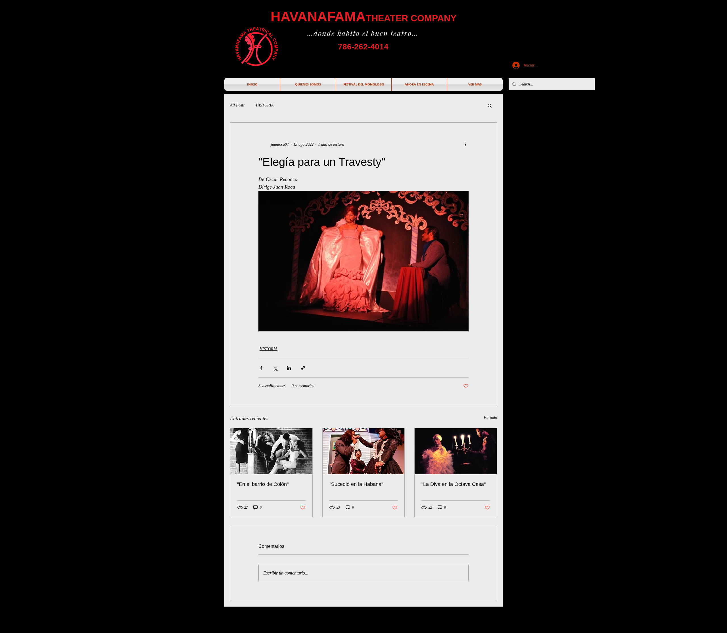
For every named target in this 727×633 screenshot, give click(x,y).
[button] (489, 105)
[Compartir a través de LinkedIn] (289, 368)
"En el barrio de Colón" (263, 484)
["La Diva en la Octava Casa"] (456, 451)
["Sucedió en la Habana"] (364, 451)
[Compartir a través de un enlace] (303, 368)
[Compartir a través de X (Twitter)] (275, 368)
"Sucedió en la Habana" (356, 484)
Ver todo (490, 417)
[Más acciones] (465, 144)
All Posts (237, 105)
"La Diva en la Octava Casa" (453, 484)
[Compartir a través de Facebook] (261, 368)
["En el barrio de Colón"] (271, 451)
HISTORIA (265, 105)
